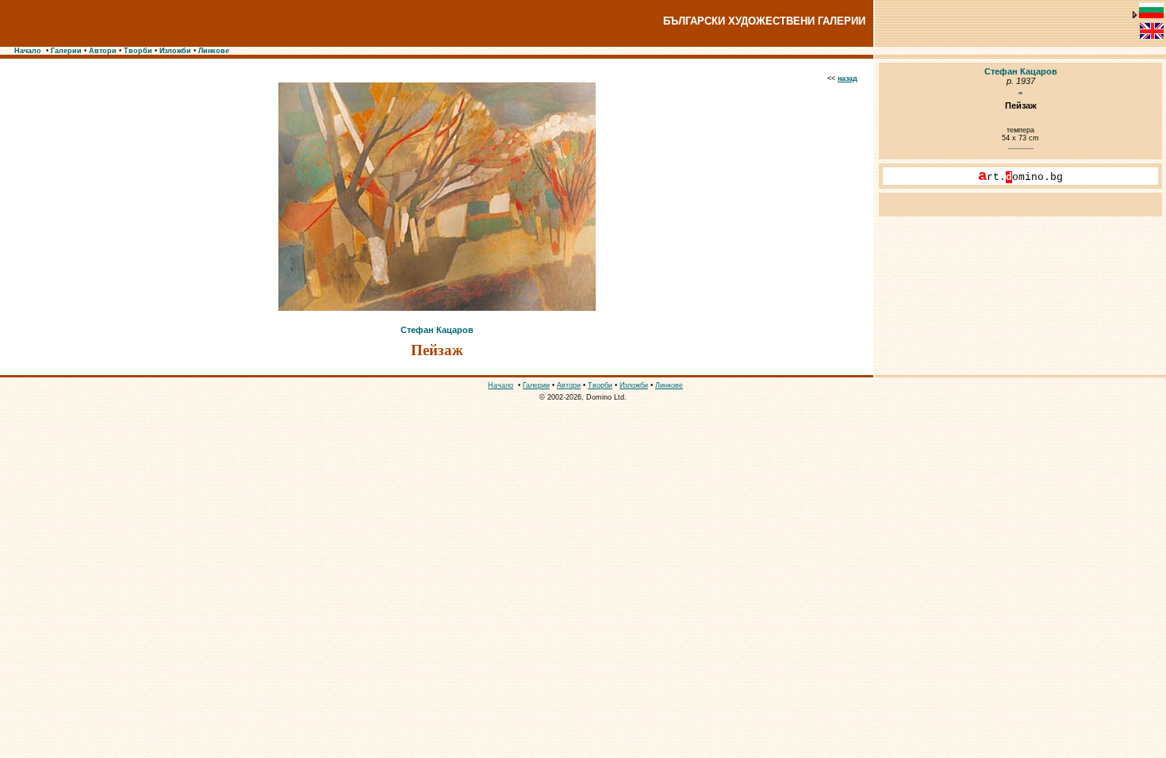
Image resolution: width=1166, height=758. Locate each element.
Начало (27, 51)
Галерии (66, 51)
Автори (103, 51)
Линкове (213, 51)
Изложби (175, 51)
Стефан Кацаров (437, 330)
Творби (138, 51)
